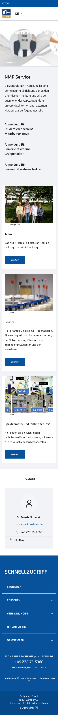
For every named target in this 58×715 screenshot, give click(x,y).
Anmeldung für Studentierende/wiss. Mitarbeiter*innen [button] (19, 129)
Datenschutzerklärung (37, 703)
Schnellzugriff (26, 571)
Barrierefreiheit (27, 708)
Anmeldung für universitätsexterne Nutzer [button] (23, 167)
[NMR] (6, 13)
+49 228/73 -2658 (31, 532)
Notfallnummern (29, 678)
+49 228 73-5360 (29, 661)
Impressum (15, 703)
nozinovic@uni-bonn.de (29, 524)
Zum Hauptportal (29, 700)
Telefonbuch (9, 678)
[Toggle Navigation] (51, 13)
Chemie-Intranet (47, 678)
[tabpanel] (29, 43)
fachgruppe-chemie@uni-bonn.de (29, 656)
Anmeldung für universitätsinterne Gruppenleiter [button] (18, 149)
